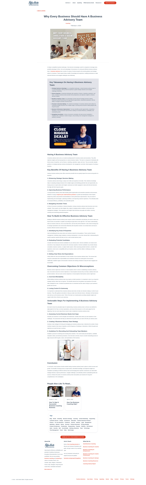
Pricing (96, 479)
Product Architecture (55, 426)
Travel (61, 430)
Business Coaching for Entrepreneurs (88, 450)
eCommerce (67, 420)
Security (55, 428)
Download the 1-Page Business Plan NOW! (73, 437)
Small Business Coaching (89, 443)
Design (61, 420)
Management (88, 422)
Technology (87, 428)
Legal (82, 422)
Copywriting (92, 418)
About (74, 2)
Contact (116, 479)
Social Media (65, 428)
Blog (51, 418)
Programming (71, 426)
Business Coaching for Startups (91, 458)
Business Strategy (67, 418)
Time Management (54, 430)
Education (73, 420)
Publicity (83, 426)
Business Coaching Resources (90, 460)
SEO (60, 428)
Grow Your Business (110, 2)
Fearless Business (80, 479)
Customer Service (54, 420)
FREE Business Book (88, 2)
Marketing (52, 424)
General (73, 422)
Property (78, 426)
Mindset (58, 424)
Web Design (71, 430)
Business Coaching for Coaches (91, 446)
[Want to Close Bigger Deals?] (73, 136)
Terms (127, 479)
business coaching (49, 458)
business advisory (55, 71)
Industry (78, 422)
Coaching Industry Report (89, 463)
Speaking (79, 2)
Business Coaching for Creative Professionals (91, 454)
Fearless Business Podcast (84, 420)
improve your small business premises (66, 194)
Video (65, 430)
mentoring (58, 458)
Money (62, 424)
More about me (48, 469)
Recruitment (90, 426)
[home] (34, 3)
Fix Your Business (59, 422)
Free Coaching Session (73, 444)
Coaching (68, 23)
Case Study (90, 479)
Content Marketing (83, 418)
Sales (51, 428)
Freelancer (67, 422)
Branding (59, 418)
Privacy (122, 479)
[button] (68, 3)
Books (54, 418)
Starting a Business (74, 428)
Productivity (64, 426)
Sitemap (132, 479)
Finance (52, 422)
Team (81, 428)
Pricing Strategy (85, 424)
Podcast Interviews (75, 424)
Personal (67, 424)
